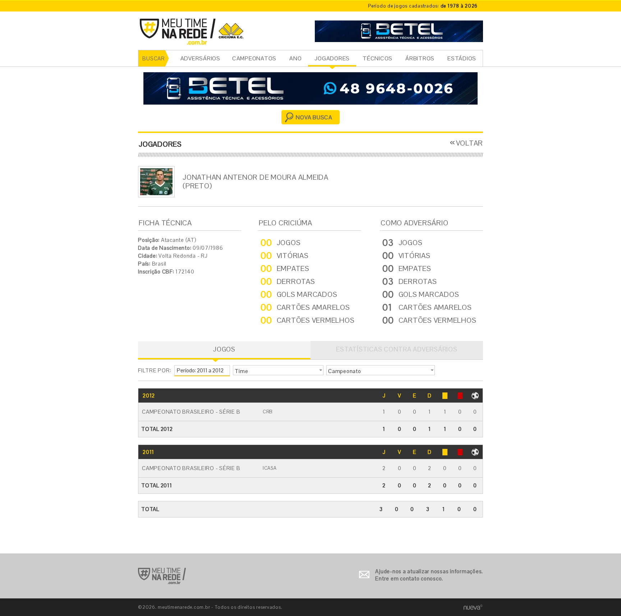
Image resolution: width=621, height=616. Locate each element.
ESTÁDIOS (461, 58)
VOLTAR (469, 143)
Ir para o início (162, 576)
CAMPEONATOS (254, 58)
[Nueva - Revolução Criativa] (473, 607)
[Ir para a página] (399, 30)
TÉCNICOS (377, 58)
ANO (295, 58)
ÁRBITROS (419, 58)
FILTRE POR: (154, 370)
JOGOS (224, 349)
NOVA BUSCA (314, 117)
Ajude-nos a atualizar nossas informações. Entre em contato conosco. (429, 575)
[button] (278, 370)
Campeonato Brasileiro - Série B (191, 411)
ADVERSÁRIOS (200, 58)
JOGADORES (332, 58)
